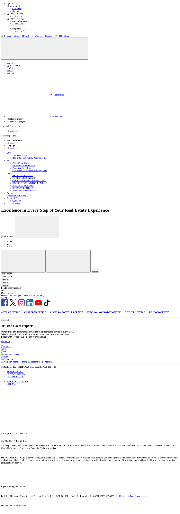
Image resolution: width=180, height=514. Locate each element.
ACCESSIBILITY (15, 376)
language (16, 203)
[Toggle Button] (44, 48)
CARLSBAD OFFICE (35, 312)
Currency (16, 201)
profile (10, 70)
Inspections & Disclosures (23, 165)
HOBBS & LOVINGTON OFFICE (104, 312)
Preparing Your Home (22, 168)
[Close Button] (23, 261)
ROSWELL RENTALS (23, 185)
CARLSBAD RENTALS (24, 178)
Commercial (12, 193)
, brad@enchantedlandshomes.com (130, 496)
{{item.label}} (18, 16)
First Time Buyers (20, 155)
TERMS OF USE (15, 371)
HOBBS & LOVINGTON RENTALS (29, 183)
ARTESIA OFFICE (10, 312)
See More (5, 298)
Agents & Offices (14, 198)
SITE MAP (12, 384)
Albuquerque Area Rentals (24, 190)
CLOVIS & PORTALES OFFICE (66, 312)
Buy (9, 153)
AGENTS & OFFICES (17, 381)
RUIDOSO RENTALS (22, 188)
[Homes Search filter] (68, 261)
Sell (8, 160)
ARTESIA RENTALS (22, 175)
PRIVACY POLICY (16, 374)
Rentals (10, 173)
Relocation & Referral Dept (19, 196)
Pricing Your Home (21, 163)
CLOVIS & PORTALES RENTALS (29, 180)
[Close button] (37, 227)
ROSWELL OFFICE (135, 312)
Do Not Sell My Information (13, 505)
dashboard (17, 8)
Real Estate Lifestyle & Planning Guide (29, 158)
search (5, 279)
